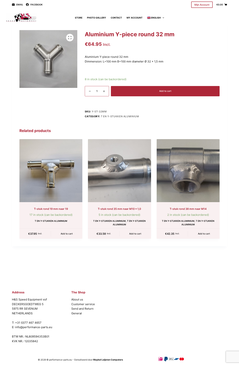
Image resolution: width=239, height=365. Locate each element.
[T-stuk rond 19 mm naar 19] (50, 170)
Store (78, 17)
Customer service (83, 304)
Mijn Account (201, 4)
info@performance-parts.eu (33, 327)
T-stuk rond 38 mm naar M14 (188, 208)
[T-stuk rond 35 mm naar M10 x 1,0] (119, 170)
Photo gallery (96, 17)
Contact (116, 17)
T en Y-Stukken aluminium (120, 116)
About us (77, 299)
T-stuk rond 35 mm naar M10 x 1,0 (119, 208)
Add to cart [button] (67, 233)
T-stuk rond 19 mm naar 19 (51, 208)
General (76, 313)
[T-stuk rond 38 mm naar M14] (188, 170)
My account (134, 17)
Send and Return (82, 308)
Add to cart (165, 91)
